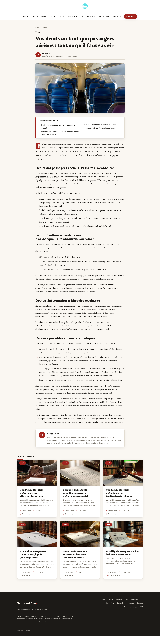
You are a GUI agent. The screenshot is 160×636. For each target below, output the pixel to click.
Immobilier (91, 16)
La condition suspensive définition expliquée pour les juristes (33, 554)
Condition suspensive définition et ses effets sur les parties (31, 492)
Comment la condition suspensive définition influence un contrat (75, 554)
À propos (117, 16)
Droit (63, 16)
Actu (35, 16)
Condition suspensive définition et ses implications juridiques (119, 492)
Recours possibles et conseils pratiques (99, 128)
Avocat (44, 16)
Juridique (73, 16)
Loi (82, 16)
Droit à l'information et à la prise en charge (99, 124)
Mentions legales (130, 607)
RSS (141, 607)
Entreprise (104, 16)
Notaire (54, 16)
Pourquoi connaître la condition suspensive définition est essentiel (75, 492)
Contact (130, 16)
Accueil (27, 16)
